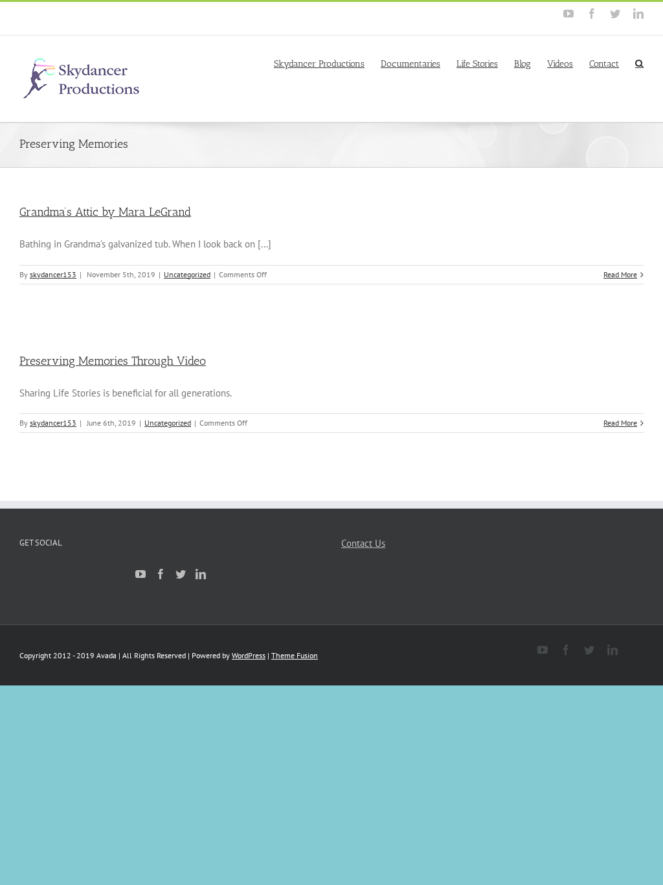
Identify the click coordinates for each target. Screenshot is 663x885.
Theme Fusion (294, 655)
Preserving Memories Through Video (112, 361)
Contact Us (363, 543)
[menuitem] (327, 63)
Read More (620, 274)
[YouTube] (140, 574)
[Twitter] (180, 574)
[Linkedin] (201, 574)
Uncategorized (187, 274)
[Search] (639, 63)
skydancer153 (53, 274)
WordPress (248, 655)
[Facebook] (160, 574)
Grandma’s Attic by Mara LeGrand (105, 212)
